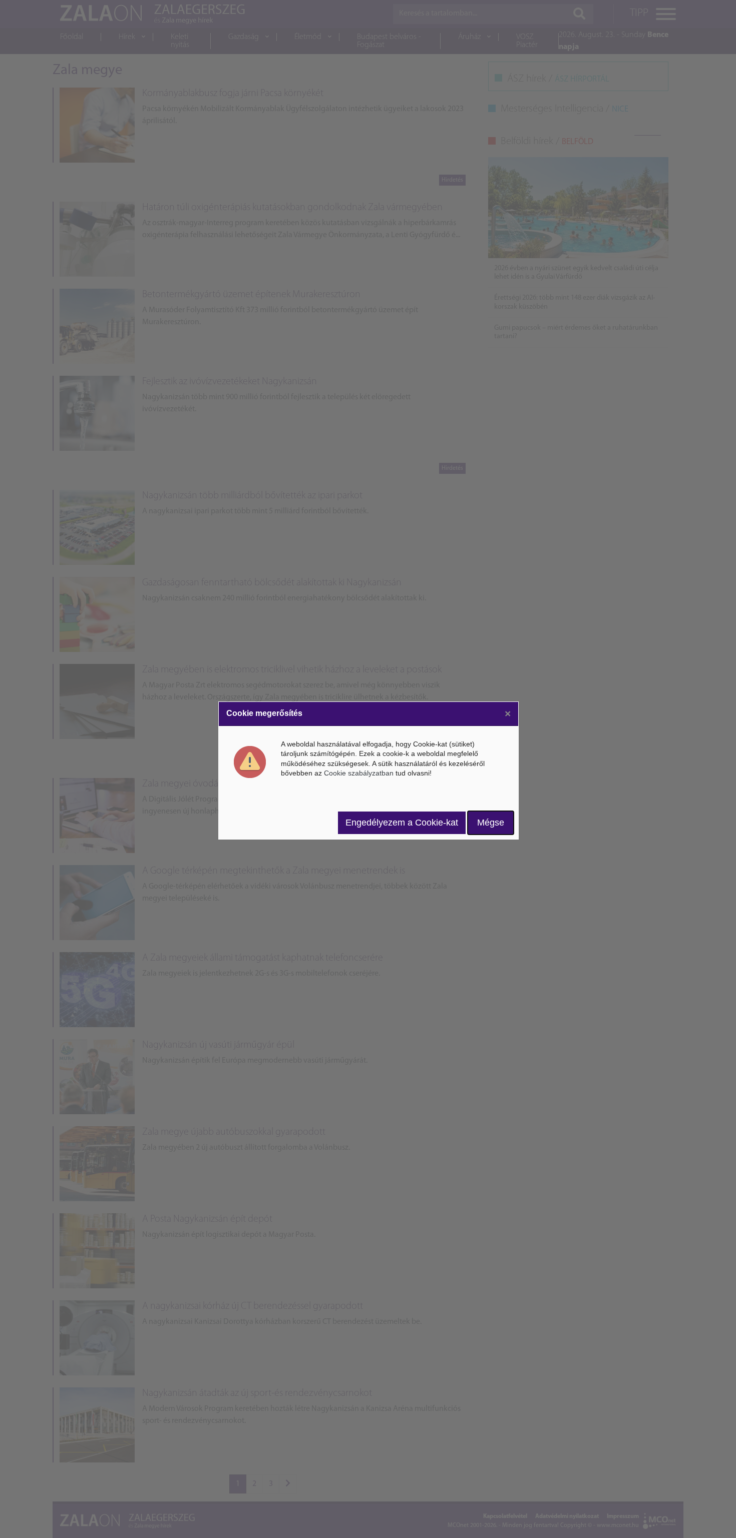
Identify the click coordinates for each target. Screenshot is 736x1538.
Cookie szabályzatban (359, 773)
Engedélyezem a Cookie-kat (401, 823)
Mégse (490, 823)
